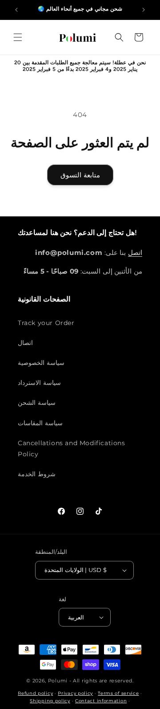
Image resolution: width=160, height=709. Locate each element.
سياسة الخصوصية (41, 363)
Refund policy (35, 693)
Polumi (58, 681)
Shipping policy (50, 701)
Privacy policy (75, 693)
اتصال (25, 343)
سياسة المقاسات (40, 423)
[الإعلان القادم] (143, 10)
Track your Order (46, 323)
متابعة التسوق (80, 175)
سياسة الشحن (37, 403)
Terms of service (118, 693)
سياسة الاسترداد (39, 383)
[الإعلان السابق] (16, 10)
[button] (18, 37)
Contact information (101, 701)
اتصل (135, 252)
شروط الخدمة (37, 474)
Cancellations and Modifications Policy (71, 448)
